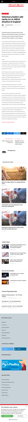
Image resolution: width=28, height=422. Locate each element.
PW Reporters (9, 25)
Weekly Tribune (5, 395)
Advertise (4, 322)
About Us (4, 330)
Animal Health (5, 13)
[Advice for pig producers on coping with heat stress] (14, 173)
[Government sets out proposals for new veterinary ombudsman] (14, 195)
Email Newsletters (6, 332)
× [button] (26, 406)
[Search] (26, 1)
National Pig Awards (6, 387)
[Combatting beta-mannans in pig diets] (5, 282)
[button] (14, 419)
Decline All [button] (20, 416)
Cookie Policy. (18, 413)
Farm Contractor (5, 384)
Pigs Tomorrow (5, 390)
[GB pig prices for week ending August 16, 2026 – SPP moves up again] (5, 254)
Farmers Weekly (5, 379)
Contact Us (4, 324)
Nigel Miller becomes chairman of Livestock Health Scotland (19, 142)
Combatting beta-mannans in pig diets (18, 280)
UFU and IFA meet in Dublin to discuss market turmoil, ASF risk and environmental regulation (18, 246)
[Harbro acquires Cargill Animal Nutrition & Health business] (5, 261)
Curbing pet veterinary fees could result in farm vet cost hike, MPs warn (13, 228)
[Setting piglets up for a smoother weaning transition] (5, 275)
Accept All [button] (7, 416)
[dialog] (14, 413)
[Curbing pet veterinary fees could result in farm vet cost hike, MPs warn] (14, 218)
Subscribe (4, 335)
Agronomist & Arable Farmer (8, 382)
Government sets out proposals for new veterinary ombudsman (12, 205)
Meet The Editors (5, 327)
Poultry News (4, 392)
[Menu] (2, 1)
